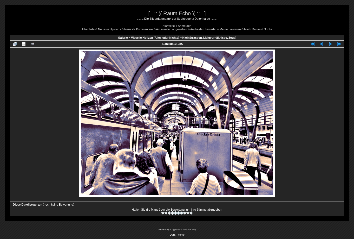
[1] (162, 213)
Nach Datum (252, 29)
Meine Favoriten (230, 29)
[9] (188, 213)
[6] (178, 213)
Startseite (169, 26)
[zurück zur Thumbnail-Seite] (14, 44)
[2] (166, 213)
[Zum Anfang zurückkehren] (312, 44)
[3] (169, 213)
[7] (181, 213)
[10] (191, 213)
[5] (175, 213)
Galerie (123, 37)
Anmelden (184, 26)
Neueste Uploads (109, 29)
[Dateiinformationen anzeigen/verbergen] (23, 44)
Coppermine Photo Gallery (183, 229)
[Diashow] (32, 44)
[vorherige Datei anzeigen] (321, 44)
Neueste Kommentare (138, 29)
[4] (172, 213)
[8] (184, 213)
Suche (268, 29)
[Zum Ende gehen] (339, 44)
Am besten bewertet (203, 29)
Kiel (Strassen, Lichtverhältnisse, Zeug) (209, 37)
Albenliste (88, 29)
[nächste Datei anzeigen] (330, 44)
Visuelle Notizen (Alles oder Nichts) (155, 37)
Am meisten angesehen (171, 29)
